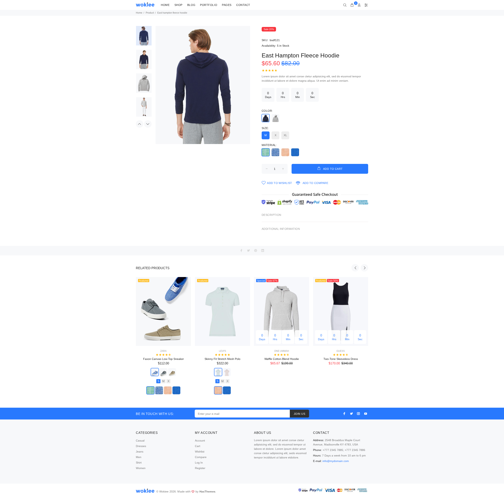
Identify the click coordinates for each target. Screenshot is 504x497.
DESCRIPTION (271, 214)
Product (150, 12)
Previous (139, 124)
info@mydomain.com (335, 461)
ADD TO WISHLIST (279, 183)
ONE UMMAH (281, 351)
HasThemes (207, 491)
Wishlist (199, 451)
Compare (201, 457)
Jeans (139, 451)
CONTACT (243, 4)
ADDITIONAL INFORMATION (281, 228)
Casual (140, 440)
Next (148, 124)
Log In (199, 462)
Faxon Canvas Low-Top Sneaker (163, 358)
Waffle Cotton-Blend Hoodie (281, 358)
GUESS (340, 351)
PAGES (227, 4)
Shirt (139, 462)
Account (200, 440)
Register (200, 468)
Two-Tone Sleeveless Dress (340, 358)
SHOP (178, 4)
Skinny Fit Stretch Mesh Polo (222, 358)
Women (140, 468)
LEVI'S (222, 351)
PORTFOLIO (208, 4)
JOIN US (299, 413)
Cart (197, 446)
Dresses (141, 446)
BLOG (191, 4)
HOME (165, 4)
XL (285, 135)
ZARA (163, 351)
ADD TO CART (333, 168)
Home (139, 12)
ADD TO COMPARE (315, 183)
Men (138, 457)
